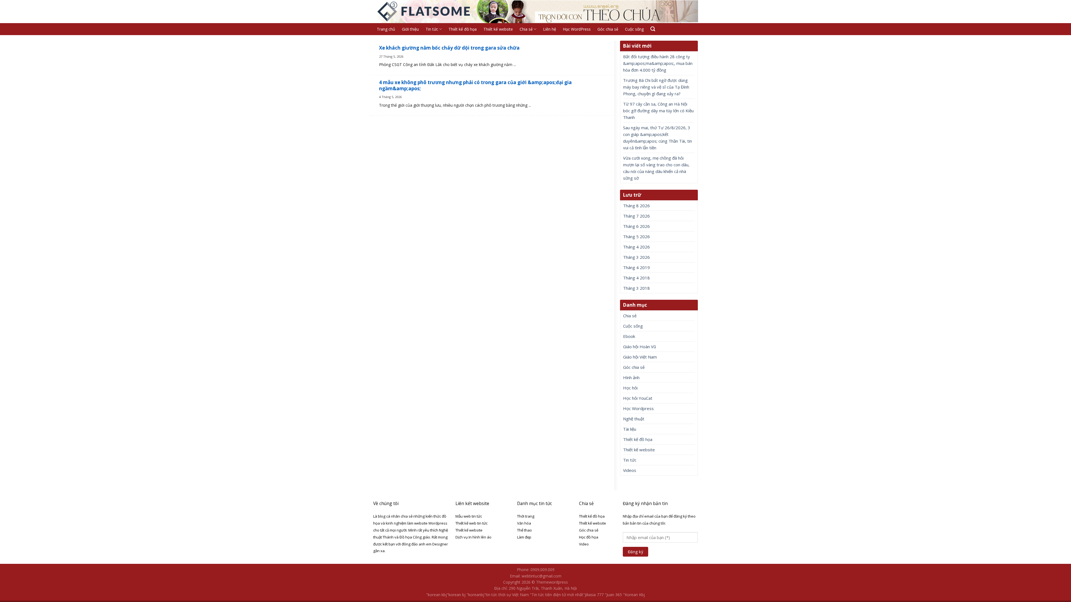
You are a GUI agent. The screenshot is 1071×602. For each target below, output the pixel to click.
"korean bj (456, 594)
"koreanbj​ (475, 594)
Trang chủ (386, 29)
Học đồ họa (588, 537)
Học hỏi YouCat (637, 398)
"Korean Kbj (634, 594)
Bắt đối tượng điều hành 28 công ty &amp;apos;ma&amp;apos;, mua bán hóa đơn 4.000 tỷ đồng (658, 63)
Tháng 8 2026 (636, 205)
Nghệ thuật (633, 418)
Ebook (629, 336)
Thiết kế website (498, 29)
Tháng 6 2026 (636, 226)
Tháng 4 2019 (636, 267)
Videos (629, 470)
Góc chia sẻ (607, 29)
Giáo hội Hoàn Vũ (639, 346)
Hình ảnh (631, 377)
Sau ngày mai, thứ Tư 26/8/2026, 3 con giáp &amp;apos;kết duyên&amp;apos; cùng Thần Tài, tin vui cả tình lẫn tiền (657, 137)
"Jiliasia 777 (593, 594)
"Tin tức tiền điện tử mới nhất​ (556, 594)
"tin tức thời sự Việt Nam (506, 594)
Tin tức (432, 29)
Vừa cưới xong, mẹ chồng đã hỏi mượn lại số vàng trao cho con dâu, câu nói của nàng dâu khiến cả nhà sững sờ (656, 168)
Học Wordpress (638, 408)
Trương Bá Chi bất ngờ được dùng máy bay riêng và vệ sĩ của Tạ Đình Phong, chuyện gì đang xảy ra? (656, 86)
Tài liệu (629, 429)
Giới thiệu (410, 29)
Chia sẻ (526, 29)
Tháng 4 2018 (636, 278)
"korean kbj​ (436, 594)
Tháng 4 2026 (636, 247)
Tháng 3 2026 (636, 257)
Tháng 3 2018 (636, 288)
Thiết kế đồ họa (462, 29)
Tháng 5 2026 (636, 236)
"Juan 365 (613, 594)
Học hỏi (630, 388)
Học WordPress (577, 29)
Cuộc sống (634, 29)
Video (584, 544)
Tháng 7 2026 (636, 216)
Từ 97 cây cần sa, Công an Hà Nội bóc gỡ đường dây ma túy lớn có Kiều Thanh (658, 110)
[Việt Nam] (424, 11)
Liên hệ (549, 29)
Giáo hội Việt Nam (640, 357)
